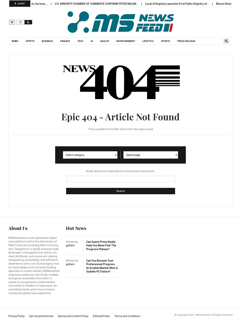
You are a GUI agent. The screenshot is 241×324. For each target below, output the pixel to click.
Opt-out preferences (41, 316)
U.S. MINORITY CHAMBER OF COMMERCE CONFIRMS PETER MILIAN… (91, 3)
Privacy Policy (16, 316)
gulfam (70, 245)
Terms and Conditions (127, 316)
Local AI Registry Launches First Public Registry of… (172, 3)
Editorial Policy (101, 316)
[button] (12, 22)
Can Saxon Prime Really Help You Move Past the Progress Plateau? (101, 245)
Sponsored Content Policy (73, 316)
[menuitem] (15, 41)
